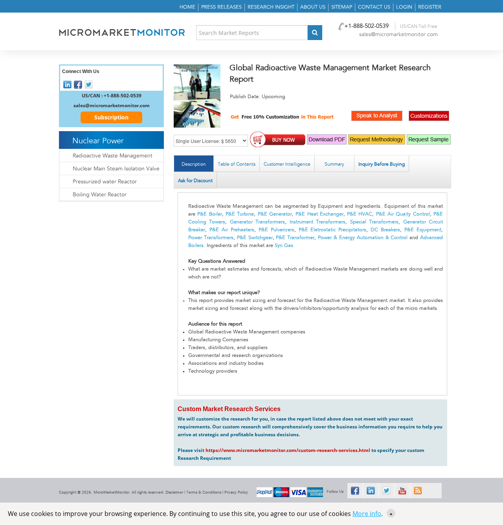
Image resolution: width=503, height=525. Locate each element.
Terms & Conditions (203, 492)
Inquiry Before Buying (381, 164)
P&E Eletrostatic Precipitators (333, 229)
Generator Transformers (257, 222)
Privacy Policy (236, 492)
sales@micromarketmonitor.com (398, 34)
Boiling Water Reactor (100, 195)
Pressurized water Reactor (105, 182)
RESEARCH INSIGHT (271, 7)
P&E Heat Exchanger (319, 214)
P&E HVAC (359, 214)
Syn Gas (284, 245)
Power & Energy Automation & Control (363, 237)
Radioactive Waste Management (112, 156)
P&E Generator (275, 214)
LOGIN (404, 7)
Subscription (111, 117)
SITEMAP (341, 7)
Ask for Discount (195, 180)
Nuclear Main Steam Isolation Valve (116, 169)
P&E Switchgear (255, 237)
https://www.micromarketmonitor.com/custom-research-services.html (288, 450)
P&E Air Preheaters (231, 229)
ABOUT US (312, 7)
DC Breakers (385, 229)
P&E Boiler (209, 214)
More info (366, 513)
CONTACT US (374, 7)
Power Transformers (210, 237)
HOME (187, 7)
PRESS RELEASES (221, 7)
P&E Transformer (295, 237)
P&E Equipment (422, 229)
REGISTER (429, 7)
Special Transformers (374, 222)
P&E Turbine (240, 214)
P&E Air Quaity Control (403, 214)
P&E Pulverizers (276, 229)
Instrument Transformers (317, 222)
